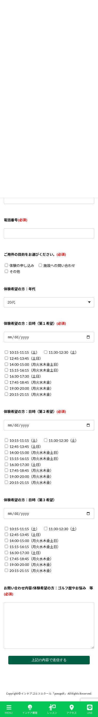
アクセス (72, 712)
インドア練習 (29, 712)
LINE (89, 712)
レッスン (52, 712)
